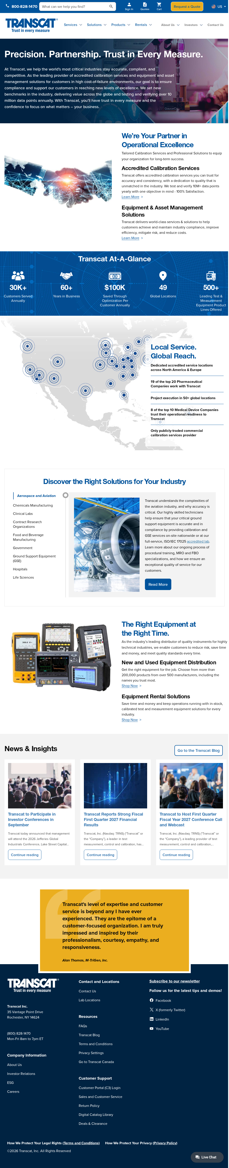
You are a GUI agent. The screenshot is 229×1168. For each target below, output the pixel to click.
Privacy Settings (91, 1052)
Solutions (94, 24)
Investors (191, 25)
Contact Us (216, 25)
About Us (168, 25)
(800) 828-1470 (19, 1033)
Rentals (141, 24)
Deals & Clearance (93, 1123)
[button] (218, 6)
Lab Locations (89, 999)
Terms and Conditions (95, 1043)
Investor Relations (21, 1073)
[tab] (38, 495)
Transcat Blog (89, 1034)
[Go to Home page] (31, 25)
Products (118, 24)
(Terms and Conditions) (81, 1143)
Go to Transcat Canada (96, 1061)
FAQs (83, 1025)
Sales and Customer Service (100, 1096)
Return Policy (89, 1105)
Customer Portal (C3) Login (100, 1087)
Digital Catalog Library (96, 1114)
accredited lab (198, 541)
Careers (13, 1091)
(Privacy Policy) (165, 1143)
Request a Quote (187, 6)
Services (70, 24)
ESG (10, 1082)
